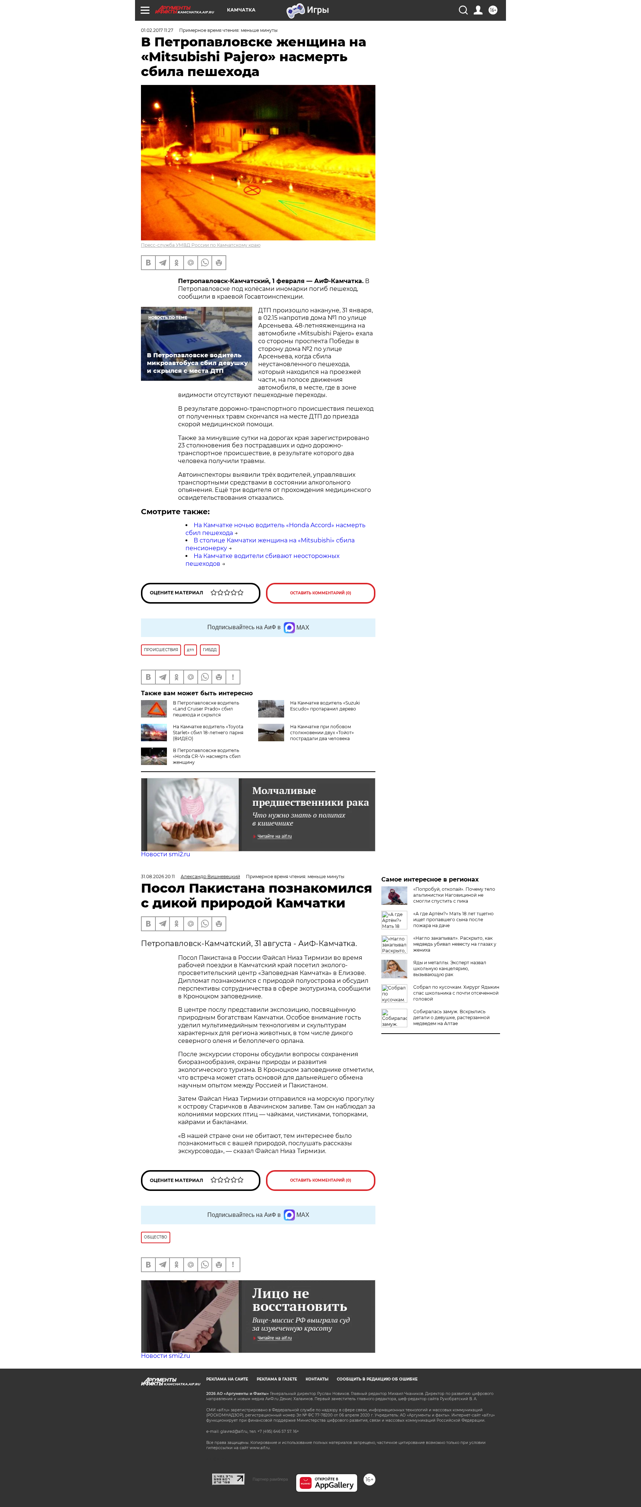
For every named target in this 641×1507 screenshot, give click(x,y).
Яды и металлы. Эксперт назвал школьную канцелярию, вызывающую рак (449, 968)
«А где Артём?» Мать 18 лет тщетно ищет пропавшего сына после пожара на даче (453, 919)
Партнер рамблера (270, 1479)
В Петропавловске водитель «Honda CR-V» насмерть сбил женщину (207, 756)
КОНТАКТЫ (317, 1379)
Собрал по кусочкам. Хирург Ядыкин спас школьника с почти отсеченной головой (456, 993)
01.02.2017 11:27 (157, 30)
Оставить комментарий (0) (320, 593)
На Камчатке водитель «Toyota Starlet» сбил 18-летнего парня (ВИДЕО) (208, 732)
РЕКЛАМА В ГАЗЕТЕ (277, 1379)
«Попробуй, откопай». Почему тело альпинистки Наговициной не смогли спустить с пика (454, 895)
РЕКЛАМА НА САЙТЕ (227, 1379)
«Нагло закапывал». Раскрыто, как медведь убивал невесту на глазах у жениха (454, 944)
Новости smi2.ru (165, 854)
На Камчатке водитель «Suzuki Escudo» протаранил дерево (325, 706)
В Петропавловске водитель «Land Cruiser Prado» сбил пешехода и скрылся (206, 709)
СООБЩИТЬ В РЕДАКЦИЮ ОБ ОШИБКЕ (377, 1379)
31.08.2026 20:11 (158, 876)
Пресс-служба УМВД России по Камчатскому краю (200, 245)
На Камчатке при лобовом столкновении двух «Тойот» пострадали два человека (322, 732)
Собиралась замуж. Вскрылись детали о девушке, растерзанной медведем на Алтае (451, 1017)
